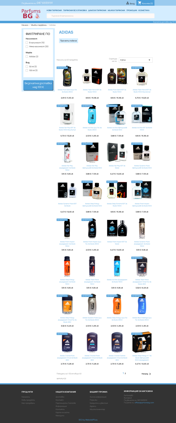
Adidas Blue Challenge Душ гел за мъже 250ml (142, 319)
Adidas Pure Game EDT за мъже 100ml (117, 91)
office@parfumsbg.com (144, 402)
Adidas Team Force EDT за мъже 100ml (92, 91)
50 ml (33, 66)
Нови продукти (28, 400)
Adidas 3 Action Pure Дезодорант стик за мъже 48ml (67, 358)
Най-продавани (28, 403)
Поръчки (93, 400)
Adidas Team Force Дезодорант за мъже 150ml (92, 282)
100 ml (33, 70)
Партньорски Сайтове (66, 403)
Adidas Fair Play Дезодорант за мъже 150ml (67, 168)
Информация (61, 406)
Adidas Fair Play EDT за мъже (117, 167)
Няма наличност (39, 46)
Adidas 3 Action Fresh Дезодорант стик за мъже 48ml (92, 358)
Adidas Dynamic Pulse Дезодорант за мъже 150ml (142, 244)
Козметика (143, 10)
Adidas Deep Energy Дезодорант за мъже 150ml (67, 282)
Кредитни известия (99, 403)
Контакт (60, 400)
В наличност (37, 43)
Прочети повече (68, 40)
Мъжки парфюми (116, 10)
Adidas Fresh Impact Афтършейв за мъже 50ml (142, 205)
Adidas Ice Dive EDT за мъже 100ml (142, 129)
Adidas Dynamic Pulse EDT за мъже (67, 205)
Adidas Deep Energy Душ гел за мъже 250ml (117, 319)
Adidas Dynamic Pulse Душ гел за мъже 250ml (92, 319)
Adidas (33, 56)
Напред (147, 374)
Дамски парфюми (97, 10)
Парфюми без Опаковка (75, 10)
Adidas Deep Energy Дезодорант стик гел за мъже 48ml (67, 320)
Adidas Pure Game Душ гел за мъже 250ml (67, 91)
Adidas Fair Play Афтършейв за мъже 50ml (92, 167)
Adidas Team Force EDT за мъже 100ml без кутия (142, 91)
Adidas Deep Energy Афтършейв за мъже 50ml (92, 205)
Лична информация (98, 397)
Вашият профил (98, 392)
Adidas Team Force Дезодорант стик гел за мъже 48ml (142, 282)
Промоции (131, 10)
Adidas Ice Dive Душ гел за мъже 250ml (92, 129)
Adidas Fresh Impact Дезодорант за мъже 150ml (67, 244)
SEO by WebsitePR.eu (88, 420)
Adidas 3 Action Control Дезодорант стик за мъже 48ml (117, 358)
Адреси (93, 406)
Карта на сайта (62, 412)
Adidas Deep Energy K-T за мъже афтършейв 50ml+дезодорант (141, 358)
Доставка (60, 397)
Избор (135, 60)
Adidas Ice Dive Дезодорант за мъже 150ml (117, 281)
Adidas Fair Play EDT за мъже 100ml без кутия (67, 129)
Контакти (60, 409)
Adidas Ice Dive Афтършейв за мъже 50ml (117, 129)
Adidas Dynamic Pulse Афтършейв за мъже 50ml (142, 167)
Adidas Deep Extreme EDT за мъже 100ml (117, 205)
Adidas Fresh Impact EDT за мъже (117, 243)
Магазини (60, 415)
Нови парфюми (54, 10)
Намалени (26, 397)
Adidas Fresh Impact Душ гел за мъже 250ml (92, 243)
